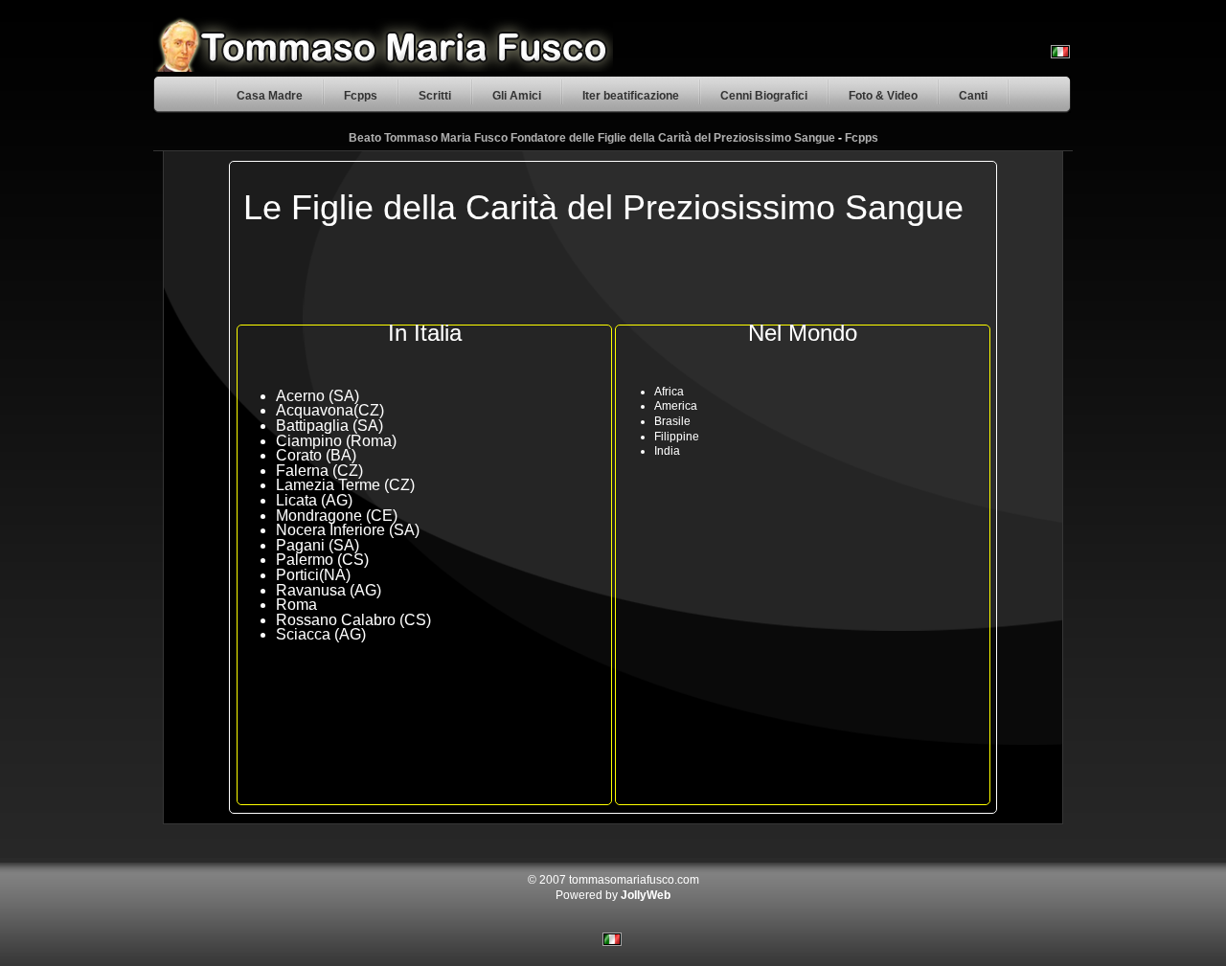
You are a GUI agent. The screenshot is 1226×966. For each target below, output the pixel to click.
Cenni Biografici (763, 95)
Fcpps (360, 95)
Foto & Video (883, 95)
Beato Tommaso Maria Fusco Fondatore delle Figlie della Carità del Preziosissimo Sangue (592, 138)
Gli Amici (516, 95)
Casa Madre (270, 95)
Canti (973, 95)
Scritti (435, 95)
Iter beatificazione (630, 95)
